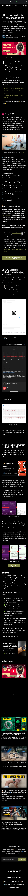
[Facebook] (11, 871)
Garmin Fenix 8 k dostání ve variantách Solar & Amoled (14, 258)
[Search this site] (23, 6)
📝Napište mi (15, 882)
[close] (26, 2)
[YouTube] (17, 871)
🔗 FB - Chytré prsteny (9, 884)
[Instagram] (20, 871)
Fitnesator (9, 36)
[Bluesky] (14, 871)
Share (23, 36)
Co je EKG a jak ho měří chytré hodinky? (15, 88)
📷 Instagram (20, 884)
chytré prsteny (6, 215)
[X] (8, 871)
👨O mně (23, 882)
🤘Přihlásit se (6, 882)
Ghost (17, 887)
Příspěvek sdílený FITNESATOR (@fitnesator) (14, 332)
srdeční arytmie (16, 233)
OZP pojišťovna (14, 566)
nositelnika (5, 12)
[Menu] (26, 6)
